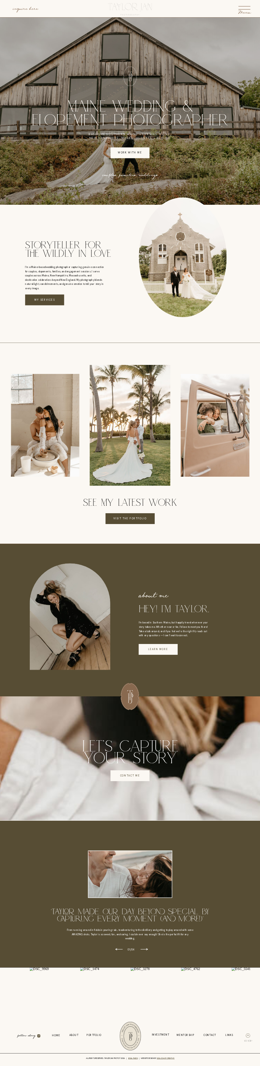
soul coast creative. (165, 1058)
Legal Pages (133, 1058)
